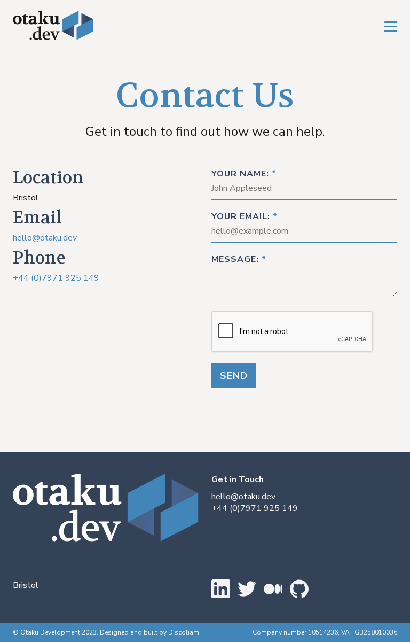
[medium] (220, 590)
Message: (238, 259)
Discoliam (183, 632)
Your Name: (244, 174)
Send (234, 375)
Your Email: (244, 216)
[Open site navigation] (390, 26)
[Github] (299, 590)
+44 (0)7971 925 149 (56, 278)
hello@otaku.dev (45, 238)
